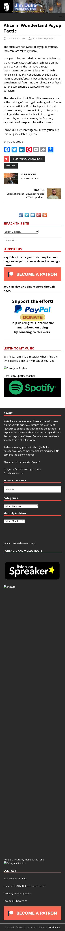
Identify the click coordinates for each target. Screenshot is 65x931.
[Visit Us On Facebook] (21, 215)
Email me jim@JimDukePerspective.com (25, 886)
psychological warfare (28, 158)
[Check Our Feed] (44, 215)
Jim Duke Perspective (42, 38)
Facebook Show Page (15, 900)
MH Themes (54, 927)
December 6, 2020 (16, 38)
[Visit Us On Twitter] (27, 215)
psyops (10, 165)
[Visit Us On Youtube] (39, 215)
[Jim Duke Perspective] (32, 11)
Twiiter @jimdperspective (17, 893)
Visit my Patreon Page (15, 878)
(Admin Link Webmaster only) (19, 543)
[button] (60, 16)
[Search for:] (32, 240)
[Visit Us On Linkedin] (33, 215)
